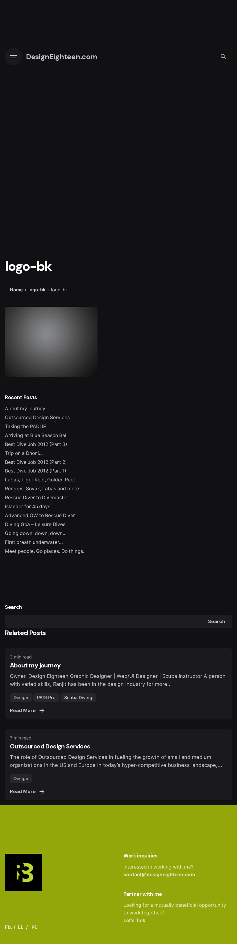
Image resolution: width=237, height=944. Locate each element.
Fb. (8, 927)
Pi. (34, 927)
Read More (23, 710)
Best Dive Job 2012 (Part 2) (36, 462)
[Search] (223, 56)
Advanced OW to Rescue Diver (40, 515)
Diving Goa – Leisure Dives (35, 524)
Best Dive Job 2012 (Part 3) (36, 444)
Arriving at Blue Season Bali (36, 435)
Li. (20, 927)
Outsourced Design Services (37, 417)
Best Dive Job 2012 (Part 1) (35, 471)
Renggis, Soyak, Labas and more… (44, 489)
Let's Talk (134, 920)
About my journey (25, 408)
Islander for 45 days (27, 506)
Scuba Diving (78, 697)
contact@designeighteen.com (159, 874)
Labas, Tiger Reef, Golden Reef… (42, 480)
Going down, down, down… (36, 533)
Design (21, 697)
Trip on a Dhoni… (24, 453)
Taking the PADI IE (25, 426)
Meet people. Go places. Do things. (44, 551)
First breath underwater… (34, 542)
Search (13, 607)
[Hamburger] (13, 56)
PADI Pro (46, 697)
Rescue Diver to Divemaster (36, 497)
